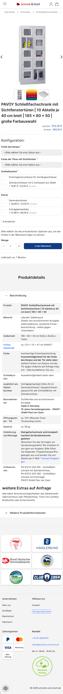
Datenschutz (8, 616)
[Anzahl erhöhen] (19, 246)
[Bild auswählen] (19, 95)
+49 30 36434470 (40, 638)
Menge (4, 240)
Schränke (25, 12)
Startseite (9, 12)
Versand (36, 605)
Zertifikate (7, 610)
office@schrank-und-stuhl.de (45, 644)
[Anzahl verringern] (3, 246)
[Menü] (4, 4)
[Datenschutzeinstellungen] (5, 688)
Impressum (7, 622)
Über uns (6, 605)
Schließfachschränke (47, 12)
